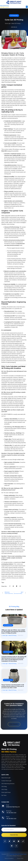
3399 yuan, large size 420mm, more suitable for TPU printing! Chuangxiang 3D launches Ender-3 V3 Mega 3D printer (13, 631)
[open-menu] (27, 7)
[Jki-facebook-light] (4, 841)
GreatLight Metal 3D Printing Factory (18, 854)
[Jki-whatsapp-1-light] (18, 841)
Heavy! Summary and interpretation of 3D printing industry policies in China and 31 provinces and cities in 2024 (13, 686)
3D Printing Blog (14, 15)
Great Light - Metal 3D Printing (9, 635)
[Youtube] (14, 841)
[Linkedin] (11, 845)
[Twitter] (9, 841)
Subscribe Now (14, 834)
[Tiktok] (23, 841)
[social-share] (10, 586)
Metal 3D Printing (4, 5)
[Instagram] (16, 845)
